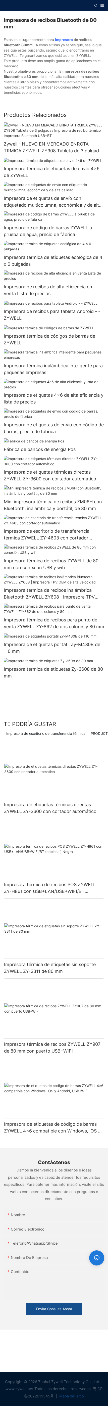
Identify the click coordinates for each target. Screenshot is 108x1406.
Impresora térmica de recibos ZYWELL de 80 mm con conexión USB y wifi (51, 564)
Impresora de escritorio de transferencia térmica (45, 733)
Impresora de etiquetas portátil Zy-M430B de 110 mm (52, 648)
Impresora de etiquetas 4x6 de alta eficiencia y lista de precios (53, 398)
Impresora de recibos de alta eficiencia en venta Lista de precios (48, 290)
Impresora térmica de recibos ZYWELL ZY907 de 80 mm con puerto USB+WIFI (52, 1047)
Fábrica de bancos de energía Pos (40, 449)
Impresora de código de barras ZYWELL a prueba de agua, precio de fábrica (48, 231)
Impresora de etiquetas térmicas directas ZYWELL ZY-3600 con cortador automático (50, 475)
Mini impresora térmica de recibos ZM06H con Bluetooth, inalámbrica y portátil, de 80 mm (53, 505)
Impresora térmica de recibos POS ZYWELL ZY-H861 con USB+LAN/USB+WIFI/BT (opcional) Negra (50, 888)
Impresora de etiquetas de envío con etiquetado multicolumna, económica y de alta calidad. (52, 202)
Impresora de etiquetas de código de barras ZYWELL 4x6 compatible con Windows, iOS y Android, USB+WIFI (52, 1127)
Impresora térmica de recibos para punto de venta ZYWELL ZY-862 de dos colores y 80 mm (54, 623)
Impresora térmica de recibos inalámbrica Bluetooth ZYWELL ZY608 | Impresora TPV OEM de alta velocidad (49, 593)
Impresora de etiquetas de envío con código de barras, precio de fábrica (54, 428)
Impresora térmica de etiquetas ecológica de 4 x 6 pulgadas (53, 261)
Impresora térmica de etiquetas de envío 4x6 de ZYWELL (51, 172)
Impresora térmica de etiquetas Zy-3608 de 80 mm (53, 672)
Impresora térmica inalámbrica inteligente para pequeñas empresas (53, 369)
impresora (64, 39)
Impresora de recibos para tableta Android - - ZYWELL (52, 315)
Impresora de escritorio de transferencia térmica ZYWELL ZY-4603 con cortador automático (46, 534)
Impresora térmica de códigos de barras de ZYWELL (49, 339)
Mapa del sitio (71, 1396)
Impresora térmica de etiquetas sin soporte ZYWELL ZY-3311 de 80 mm (50, 968)
